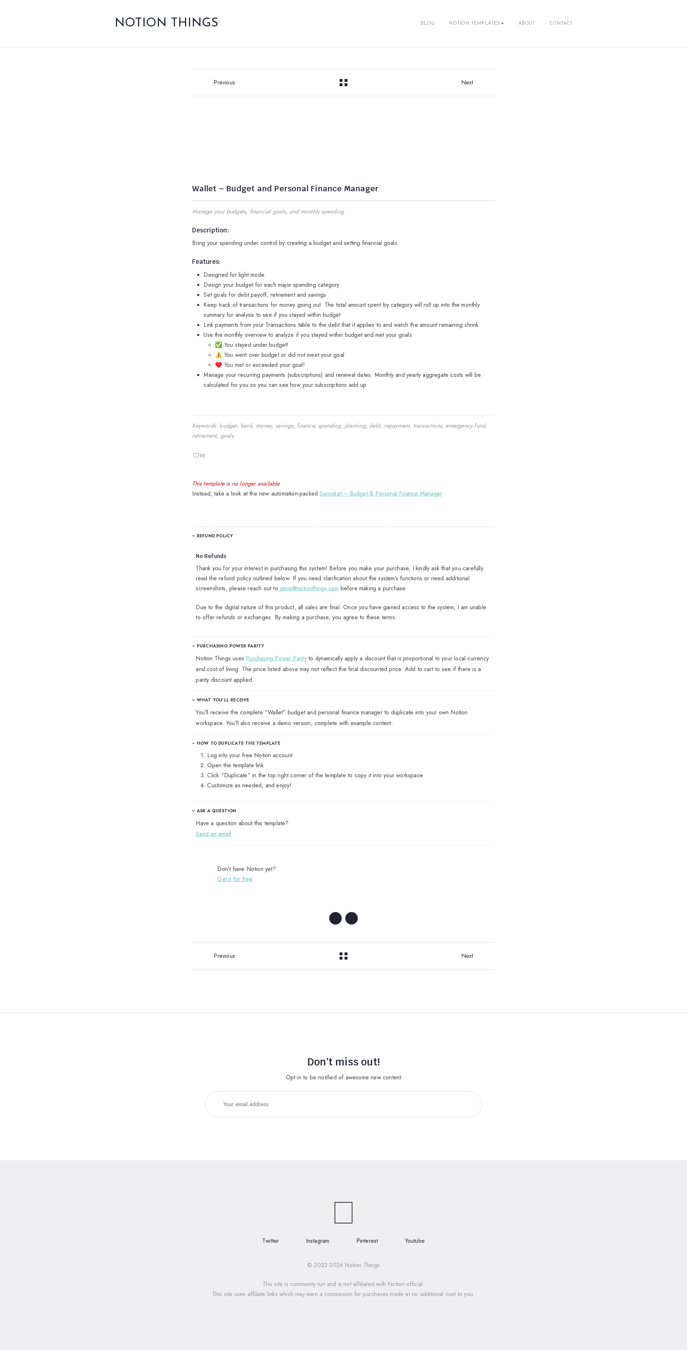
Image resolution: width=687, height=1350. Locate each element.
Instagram (318, 1241)
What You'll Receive (222, 700)
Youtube (415, 1241)
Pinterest (367, 1241)
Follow (460, 1104)
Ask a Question (216, 811)
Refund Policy (214, 536)
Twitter (270, 1241)
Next (467, 82)
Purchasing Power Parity (229, 646)
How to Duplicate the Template (238, 743)
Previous (224, 82)
